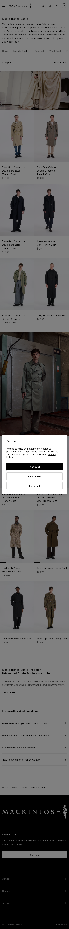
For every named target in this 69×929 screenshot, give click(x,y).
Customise (34, 476)
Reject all (34, 485)
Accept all (34, 466)
